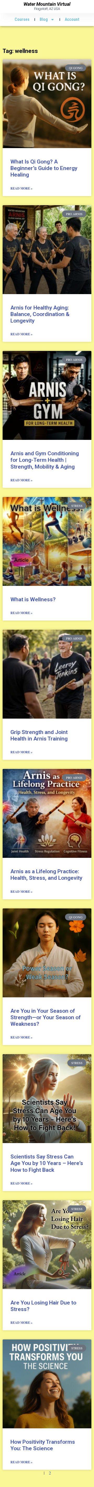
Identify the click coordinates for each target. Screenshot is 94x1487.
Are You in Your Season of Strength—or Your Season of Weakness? (45, 1017)
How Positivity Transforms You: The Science (42, 1445)
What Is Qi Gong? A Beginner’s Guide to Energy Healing (43, 168)
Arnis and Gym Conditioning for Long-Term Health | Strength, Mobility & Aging (44, 460)
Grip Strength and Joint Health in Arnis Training (39, 735)
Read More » (21, 188)
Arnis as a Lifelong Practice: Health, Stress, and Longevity (46, 874)
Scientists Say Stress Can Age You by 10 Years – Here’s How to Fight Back (46, 1163)
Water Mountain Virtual (47, 4)
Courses (22, 19)
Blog (44, 19)
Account (72, 19)
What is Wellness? (33, 599)
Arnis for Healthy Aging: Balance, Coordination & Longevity (39, 314)
